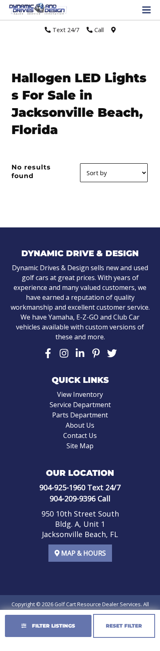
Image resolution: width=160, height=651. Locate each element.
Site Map (80, 445)
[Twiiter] (112, 353)
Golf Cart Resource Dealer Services (98, 604)
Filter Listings (52, 626)
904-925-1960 (62, 487)
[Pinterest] (96, 353)
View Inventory (80, 394)
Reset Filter (124, 626)
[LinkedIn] (80, 353)
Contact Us (80, 435)
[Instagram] (64, 353)
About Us (80, 425)
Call (98, 29)
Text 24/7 (65, 29)
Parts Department (80, 414)
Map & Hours (82, 553)
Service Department (80, 404)
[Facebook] (48, 353)
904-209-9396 (73, 498)
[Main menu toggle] (146, 9)
